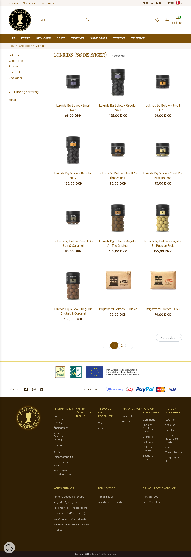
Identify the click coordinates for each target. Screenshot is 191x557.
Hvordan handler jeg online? (60, 448)
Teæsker (78, 38)
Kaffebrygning (151, 441)
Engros (49, 3)
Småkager (15, 78)
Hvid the (170, 430)
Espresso (148, 436)
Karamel (14, 72)
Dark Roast (149, 419)
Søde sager (98, 38)
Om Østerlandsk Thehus (60, 419)
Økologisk (43, 38)
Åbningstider (61, 427)
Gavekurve (127, 421)
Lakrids (14, 55)
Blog (14, 3)
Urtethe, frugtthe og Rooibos (171, 438)
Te (13, 38)
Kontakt (30, 3)
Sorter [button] (12, 100)
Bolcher (14, 66)
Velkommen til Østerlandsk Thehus (62, 436)
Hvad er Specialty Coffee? (148, 428)
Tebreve (119, 38)
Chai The (170, 447)
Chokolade (16, 60)
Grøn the (170, 424)
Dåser (61, 38)
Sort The (170, 419)
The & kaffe (127, 415)
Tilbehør (138, 38)
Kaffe (25, 38)
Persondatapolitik (63, 456)
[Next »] (129, 345)
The (100, 423)
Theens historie (173, 452)
